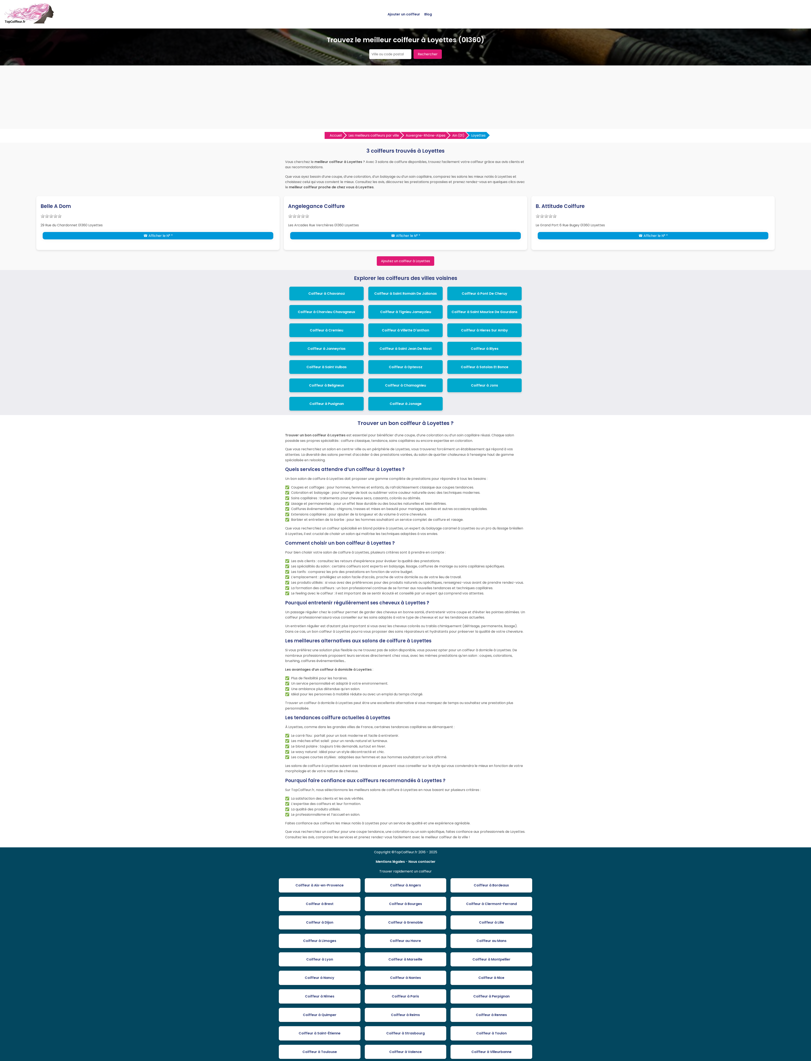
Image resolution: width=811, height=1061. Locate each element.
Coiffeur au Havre (405, 940)
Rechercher (428, 54)
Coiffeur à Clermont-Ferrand (491, 903)
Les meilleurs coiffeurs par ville (373, 135)
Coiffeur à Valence (405, 1051)
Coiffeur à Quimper (319, 1014)
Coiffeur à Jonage (406, 403)
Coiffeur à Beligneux (326, 385)
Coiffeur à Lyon (319, 959)
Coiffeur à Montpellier (491, 959)
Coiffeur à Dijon (319, 922)
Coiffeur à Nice (491, 977)
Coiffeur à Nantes (405, 977)
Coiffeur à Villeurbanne (491, 1051)
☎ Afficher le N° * (158, 235)
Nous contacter (421, 861)
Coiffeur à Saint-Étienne (319, 1033)
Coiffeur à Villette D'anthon (405, 330)
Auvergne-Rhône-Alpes (425, 135)
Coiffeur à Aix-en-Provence (319, 885)
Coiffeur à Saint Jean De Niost (406, 348)
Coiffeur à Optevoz (405, 367)
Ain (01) (458, 135)
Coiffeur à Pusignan (326, 403)
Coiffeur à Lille (491, 922)
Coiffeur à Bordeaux (491, 885)
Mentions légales (390, 861)
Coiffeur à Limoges (319, 940)
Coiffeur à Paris (405, 996)
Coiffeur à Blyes (484, 348)
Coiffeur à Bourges (405, 903)
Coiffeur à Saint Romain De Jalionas (405, 293)
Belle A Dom (56, 206)
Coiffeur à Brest (319, 903)
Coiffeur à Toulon (491, 1033)
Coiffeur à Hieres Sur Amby (484, 330)
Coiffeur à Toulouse (319, 1051)
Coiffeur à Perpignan (491, 996)
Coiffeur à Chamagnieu (405, 385)
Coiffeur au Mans (491, 940)
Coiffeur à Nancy (319, 977)
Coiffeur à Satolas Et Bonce (484, 367)
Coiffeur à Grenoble (405, 922)
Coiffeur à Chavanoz (326, 293)
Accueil (336, 135)
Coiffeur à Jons (484, 385)
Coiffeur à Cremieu (326, 330)
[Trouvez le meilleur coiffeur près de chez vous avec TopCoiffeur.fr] (29, 21)
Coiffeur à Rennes (491, 1014)
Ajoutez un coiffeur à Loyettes (405, 261)
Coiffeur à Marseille (405, 959)
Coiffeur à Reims (405, 1014)
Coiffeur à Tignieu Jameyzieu (405, 311)
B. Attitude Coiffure (560, 206)
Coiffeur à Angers (405, 885)
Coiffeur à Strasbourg (405, 1033)
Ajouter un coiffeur (404, 14)
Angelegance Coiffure (316, 206)
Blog (428, 14)
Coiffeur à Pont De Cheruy (484, 293)
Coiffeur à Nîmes (319, 996)
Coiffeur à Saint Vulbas (326, 367)
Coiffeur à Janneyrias (327, 348)
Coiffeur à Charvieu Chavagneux (326, 311)
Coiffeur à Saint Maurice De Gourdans (484, 311)
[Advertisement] (405, 97)
